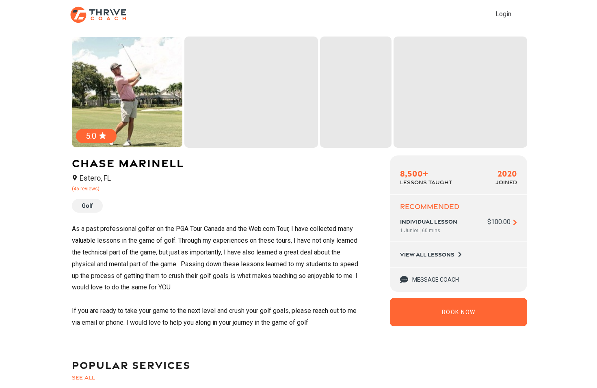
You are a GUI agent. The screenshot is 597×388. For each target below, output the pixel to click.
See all (83, 377)
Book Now (459, 312)
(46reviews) (86, 189)
